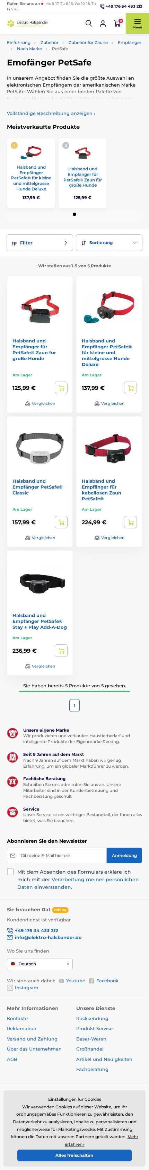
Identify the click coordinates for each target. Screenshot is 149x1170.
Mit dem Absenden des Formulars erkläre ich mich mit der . (78, 879)
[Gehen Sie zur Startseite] (28, 23)
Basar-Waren (91, 1039)
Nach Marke (29, 48)
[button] (89, 23)
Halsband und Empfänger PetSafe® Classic (37, 486)
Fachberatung (92, 1069)
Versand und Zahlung (32, 1039)
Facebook (107, 980)
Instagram (26, 987)
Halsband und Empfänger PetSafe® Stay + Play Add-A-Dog (39, 621)
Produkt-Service (94, 1028)
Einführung (18, 42)
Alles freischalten (74, 1155)
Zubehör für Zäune (88, 42)
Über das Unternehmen (34, 1049)
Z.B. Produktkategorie (48, 54)
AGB (12, 1059)
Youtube (75, 980)
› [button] (51, 113)
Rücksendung (92, 1018)
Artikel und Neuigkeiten (104, 1059)
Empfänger (129, 42)
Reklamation (21, 1028)
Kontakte (17, 1018)
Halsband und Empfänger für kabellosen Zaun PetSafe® (101, 489)
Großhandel (90, 1049)
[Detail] (61, 388)
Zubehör (50, 42)
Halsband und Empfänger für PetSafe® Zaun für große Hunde (82, 177)
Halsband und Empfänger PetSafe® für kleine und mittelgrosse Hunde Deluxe (31, 177)
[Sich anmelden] (103, 23)
